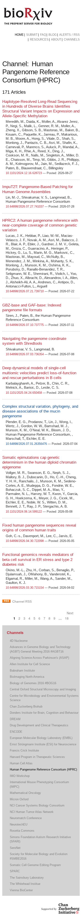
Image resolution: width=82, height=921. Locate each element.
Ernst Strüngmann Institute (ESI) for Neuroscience (43, 744)
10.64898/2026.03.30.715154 (25, 587)
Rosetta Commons (22, 830)
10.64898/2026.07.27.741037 (25, 206)
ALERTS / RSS (69, 34)
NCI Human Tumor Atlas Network (32, 812)
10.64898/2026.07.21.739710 (25, 291)
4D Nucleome (19, 640)
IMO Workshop (20, 776)
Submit (32, 34)
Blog (53, 34)
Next (70, 613)
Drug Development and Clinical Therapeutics (39, 725)
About (56, 39)
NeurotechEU (18, 824)
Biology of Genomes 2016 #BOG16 (33, 683)
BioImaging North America (27, 676)
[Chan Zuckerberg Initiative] (60, 911)
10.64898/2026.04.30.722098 (25, 541)
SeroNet (15, 848)
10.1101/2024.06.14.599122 (24, 511)
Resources (39, 39)
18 (67, 618)
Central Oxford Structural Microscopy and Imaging (43, 689)
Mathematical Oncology (25, 793)
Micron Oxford (19, 799)
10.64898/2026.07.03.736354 (25, 354)
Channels (72, 39)
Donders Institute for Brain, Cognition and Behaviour (44, 712)
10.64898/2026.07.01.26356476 (26, 443)
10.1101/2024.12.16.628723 (24, 173)
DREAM (15, 719)
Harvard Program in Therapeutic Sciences (37, 757)
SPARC (15, 871)
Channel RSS (22, 601)
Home (19, 34)
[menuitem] (19, 35)
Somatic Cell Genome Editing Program (35, 865)
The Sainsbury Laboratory (27, 877)
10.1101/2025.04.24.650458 (24, 392)
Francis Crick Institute (24, 750)
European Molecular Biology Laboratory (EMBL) (41, 738)
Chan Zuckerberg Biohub (26, 706)
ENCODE (16, 731)
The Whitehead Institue (25, 883)
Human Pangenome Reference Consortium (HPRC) (43, 769)
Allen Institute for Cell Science (30, 664)
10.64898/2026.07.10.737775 (25, 325)
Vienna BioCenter (21, 890)
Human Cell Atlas (21, 763)
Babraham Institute (22, 670)
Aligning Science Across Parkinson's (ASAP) (39, 657)
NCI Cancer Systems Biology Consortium (37, 805)
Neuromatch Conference (26, 818)
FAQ (43, 34)
